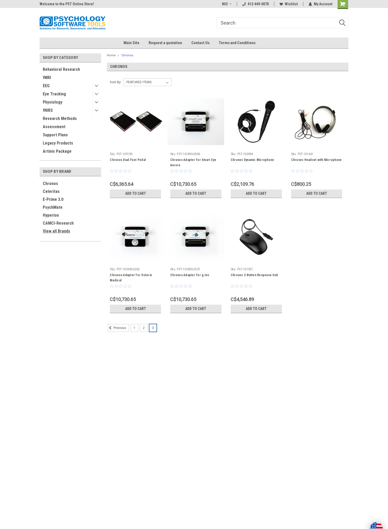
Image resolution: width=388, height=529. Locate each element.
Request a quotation (165, 42)
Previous (119, 328)
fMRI (47, 77)
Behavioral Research (61, 69)
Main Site (131, 42)
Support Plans (55, 134)
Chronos (50, 183)
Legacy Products (58, 143)
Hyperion (51, 215)
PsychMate (53, 207)
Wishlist (291, 4)
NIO (225, 4)
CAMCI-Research (58, 223)
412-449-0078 (258, 4)
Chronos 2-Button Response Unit (254, 275)
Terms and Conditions (237, 42)
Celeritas (51, 191)
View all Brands (56, 231)
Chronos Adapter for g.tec (189, 275)
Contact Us (200, 42)
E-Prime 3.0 (53, 199)
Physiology (52, 102)
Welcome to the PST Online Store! (67, 4)
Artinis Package (57, 151)
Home (111, 55)
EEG (46, 85)
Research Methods (60, 118)
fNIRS (48, 110)
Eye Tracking (54, 93)
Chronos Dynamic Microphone (252, 160)
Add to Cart (135, 193)
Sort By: (115, 82)
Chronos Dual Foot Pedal (128, 160)
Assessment (54, 126)
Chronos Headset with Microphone (316, 160)
